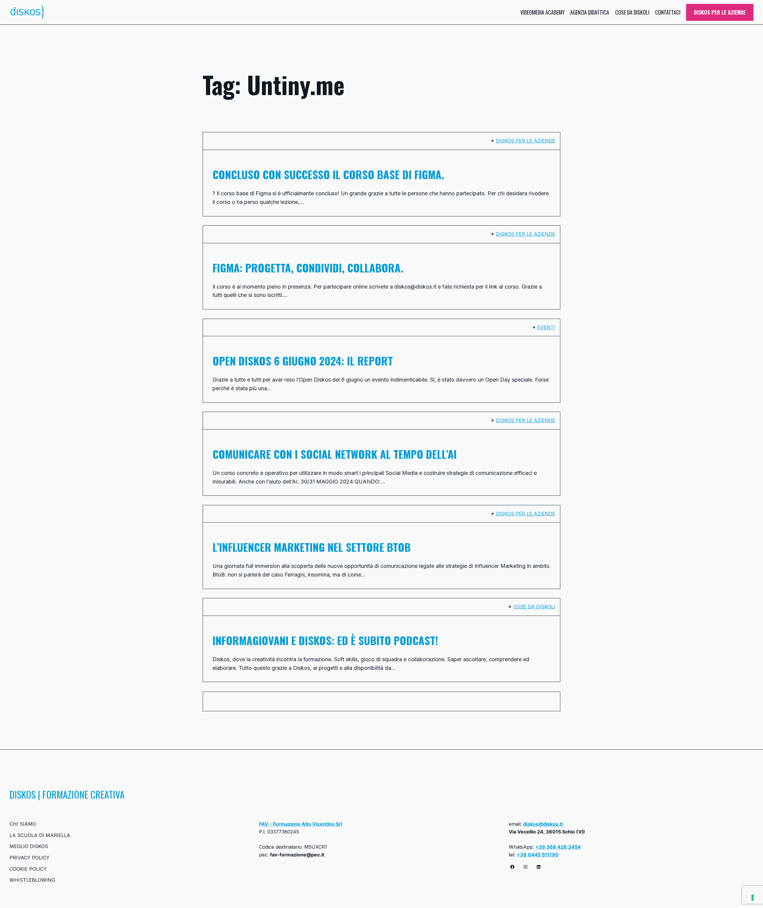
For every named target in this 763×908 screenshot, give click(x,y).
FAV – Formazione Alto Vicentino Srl (300, 824)
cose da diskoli (534, 607)
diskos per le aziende (525, 141)
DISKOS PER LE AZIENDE (720, 12)
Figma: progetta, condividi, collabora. (308, 267)
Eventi (546, 327)
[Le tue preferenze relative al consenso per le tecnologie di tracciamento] (752, 897)
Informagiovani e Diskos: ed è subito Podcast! (325, 640)
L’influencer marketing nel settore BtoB (312, 547)
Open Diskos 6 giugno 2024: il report (303, 360)
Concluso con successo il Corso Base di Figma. (328, 174)
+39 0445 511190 (538, 855)
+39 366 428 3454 (558, 847)
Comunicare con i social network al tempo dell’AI (336, 454)
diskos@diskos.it (543, 824)
